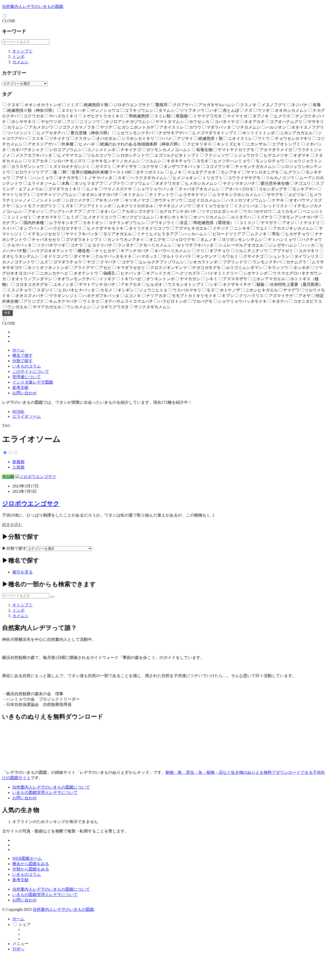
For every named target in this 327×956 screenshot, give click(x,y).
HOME (18, 411)
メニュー (20, 943)
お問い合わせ (24, 393)
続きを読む (12, 524)
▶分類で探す (14, 548)
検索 (7, 313)
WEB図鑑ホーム (27, 858)
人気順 (18, 467)
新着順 (18, 462)
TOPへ (18, 949)
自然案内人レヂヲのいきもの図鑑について (51, 787)
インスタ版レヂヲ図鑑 (32, 382)
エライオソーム (26, 416)
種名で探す (22, 355)
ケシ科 (8, 476)
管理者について (26, 377)
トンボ (18, 56)
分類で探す (22, 361)
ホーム (18, 350)
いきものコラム (26, 366)
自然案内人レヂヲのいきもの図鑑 (32, 6)
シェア (24, 924)
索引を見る (22, 572)
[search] (52, 597)
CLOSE (8, 21)
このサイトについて (30, 371)
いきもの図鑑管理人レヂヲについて (45, 792)
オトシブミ (22, 51)
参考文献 (20, 387)
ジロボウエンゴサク (31, 503)
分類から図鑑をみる (30, 869)
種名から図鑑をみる (30, 864)
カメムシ (20, 62)
